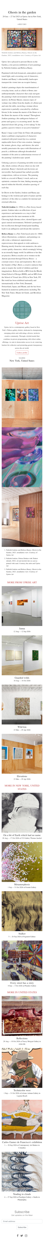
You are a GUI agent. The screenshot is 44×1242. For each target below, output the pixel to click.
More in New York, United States (22, 787)
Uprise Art (22, 323)
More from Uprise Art (22, 582)
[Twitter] (21, 1235)
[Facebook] (17, 1235)
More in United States (22, 992)
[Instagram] (26, 1235)
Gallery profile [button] (22, 352)
